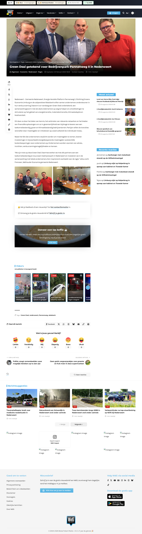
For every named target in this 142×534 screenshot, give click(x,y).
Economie (23, 72)
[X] (111, 480)
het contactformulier (59, 207)
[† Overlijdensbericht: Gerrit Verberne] (130, 112)
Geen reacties (79, 72)
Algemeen (15, 72)
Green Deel (25, 315)
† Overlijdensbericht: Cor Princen (108, 119)
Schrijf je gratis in (57, 213)
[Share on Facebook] (9, 89)
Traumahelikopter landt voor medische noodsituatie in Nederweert (18, 412)
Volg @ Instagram (55, 442)
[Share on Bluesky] (9, 114)
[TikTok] (108, 485)
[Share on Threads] (9, 109)
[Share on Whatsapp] (9, 99)
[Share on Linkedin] (9, 104)
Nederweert (33, 72)
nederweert (34, 315)
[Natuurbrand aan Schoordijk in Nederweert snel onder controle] (54, 398)
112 (9, 406)
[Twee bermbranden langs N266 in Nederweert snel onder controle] (87, 398)
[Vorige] (17, 287)
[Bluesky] (132, 480)
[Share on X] (9, 94)
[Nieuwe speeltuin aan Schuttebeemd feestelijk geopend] (130, 132)
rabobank (52, 315)
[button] (77, 13)
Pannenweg (43, 315)
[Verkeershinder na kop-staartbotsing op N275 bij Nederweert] (120, 398)
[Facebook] (108, 480)
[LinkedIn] (125, 480)
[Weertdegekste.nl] (10, 13)
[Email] (9, 119)
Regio (40, 72)
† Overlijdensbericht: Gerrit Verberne (110, 109)
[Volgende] (88, 287)
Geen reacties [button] (81, 375)
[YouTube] (114, 480)
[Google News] (118, 480)
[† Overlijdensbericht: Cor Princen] (130, 122)
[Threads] (128, 480)
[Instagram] (122, 480)
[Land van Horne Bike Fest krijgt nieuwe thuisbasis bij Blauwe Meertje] (130, 102)
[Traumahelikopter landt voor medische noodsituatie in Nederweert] (22, 398)
